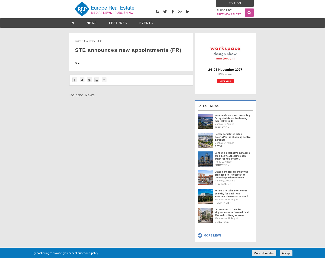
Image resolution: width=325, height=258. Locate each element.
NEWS (92, 23)
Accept (286, 253)
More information (264, 253)
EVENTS (146, 23)
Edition (235, 3)
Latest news (208, 106)
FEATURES (118, 23)
